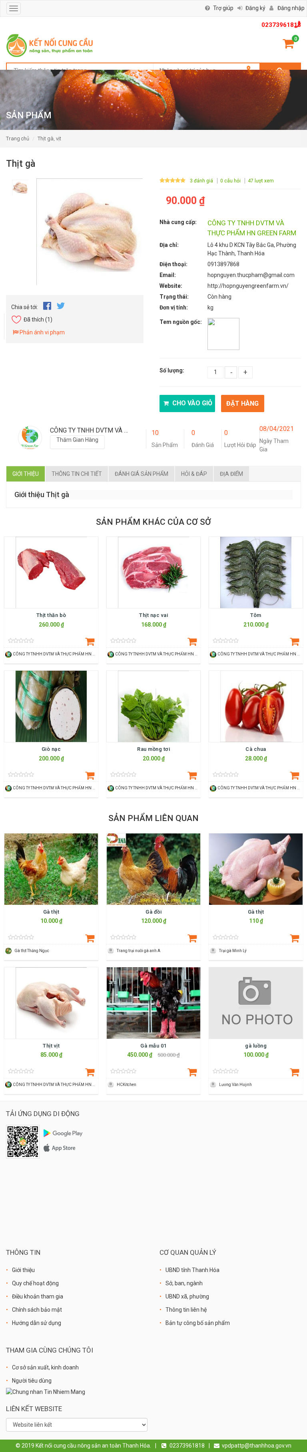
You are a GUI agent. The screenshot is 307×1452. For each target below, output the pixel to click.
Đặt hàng (242, 403)
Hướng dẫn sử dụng (36, 1323)
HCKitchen (126, 1084)
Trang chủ (17, 138)
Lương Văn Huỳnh (235, 1084)
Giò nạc (51, 749)
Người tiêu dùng (32, 1380)
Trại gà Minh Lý (233, 950)
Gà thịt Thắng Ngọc (31, 950)
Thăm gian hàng (77, 440)
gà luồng (256, 1046)
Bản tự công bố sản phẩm (197, 1323)
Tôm (255, 615)
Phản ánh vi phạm (41, 332)
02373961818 (281, 24)
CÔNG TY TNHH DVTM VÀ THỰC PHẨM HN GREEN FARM (65, 654)
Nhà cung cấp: (178, 222)
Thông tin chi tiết (77, 474)
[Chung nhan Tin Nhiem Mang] (45, 1391)
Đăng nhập (291, 8)
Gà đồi (153, 912)
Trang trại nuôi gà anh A (138, 950)
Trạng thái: (174, 296)
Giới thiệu (25, 474)
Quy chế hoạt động (35, 1283)
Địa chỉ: (169, 245)
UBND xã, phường (187, 1296)
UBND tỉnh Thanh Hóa (192, 1270)
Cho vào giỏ (191, 403)
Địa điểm (231, 474)
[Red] (20, 185)
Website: (170, 286)
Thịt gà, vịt (49, 138)
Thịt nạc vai (153, 615)
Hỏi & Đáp (194, 474)
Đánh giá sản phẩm (141, 474)
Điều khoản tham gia (37, 1296)
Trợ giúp (223, 8)
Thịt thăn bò (51, 615)
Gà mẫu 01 (153, 1046)
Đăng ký (255, 8)
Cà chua (255, 749)
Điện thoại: (173, 264)
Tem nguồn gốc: (180, 322)
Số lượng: (171, 370)
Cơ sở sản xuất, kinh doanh (45, 1367)
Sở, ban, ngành (184, 1283)
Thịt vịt (51, 1046)
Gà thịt (51, 912)
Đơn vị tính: (173, 307)
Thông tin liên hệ (186, 1309)
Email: (167, 275)
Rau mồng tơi (153, 749)
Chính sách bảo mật (37, 1309)
